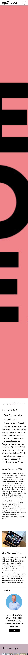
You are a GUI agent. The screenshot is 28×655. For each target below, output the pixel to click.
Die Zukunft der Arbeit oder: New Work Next (17, 403)
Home (3, 403)
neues (7, 403)
